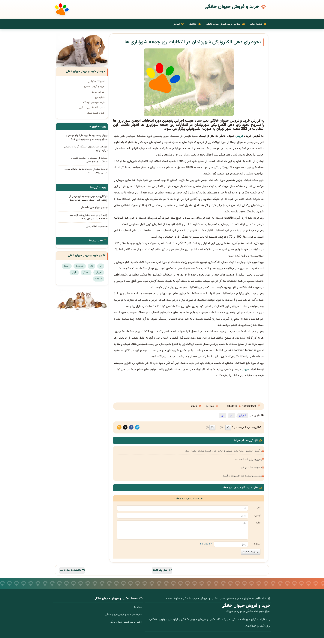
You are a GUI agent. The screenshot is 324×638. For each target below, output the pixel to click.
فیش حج (99, 97)
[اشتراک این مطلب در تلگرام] (137, 427)
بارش (74, 272)
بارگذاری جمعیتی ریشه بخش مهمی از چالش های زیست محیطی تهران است (223, 451)
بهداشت (80, 266)
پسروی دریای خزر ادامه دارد (248, 459)
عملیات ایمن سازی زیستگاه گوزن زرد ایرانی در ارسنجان (85, 148)
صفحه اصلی (256, 24)
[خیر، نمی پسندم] (212, 427)
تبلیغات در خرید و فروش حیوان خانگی (123, 615)
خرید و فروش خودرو (94, 87)
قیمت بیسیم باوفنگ (93, 102)
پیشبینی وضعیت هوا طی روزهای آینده (242, 476)
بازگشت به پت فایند (71, 570)
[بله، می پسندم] (228, 427)
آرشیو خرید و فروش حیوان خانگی (126, 622)
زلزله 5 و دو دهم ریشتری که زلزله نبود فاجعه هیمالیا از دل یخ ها (88, 217)
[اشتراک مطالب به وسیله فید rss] (119, 427)
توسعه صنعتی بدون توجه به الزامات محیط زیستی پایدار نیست (85, 171)
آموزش (176, 24)
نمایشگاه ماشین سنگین (91, 108)
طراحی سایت (97, 92)
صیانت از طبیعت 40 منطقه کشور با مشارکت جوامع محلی (89, 160)
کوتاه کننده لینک (95, 113)
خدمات (98, 279)
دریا (222, 416)
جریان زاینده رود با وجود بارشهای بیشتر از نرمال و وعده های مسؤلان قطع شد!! (86, 137)
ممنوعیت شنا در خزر (251, 468)
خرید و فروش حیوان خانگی (232, 7)
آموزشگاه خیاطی (96, 81)
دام (231, 416)
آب (100, 266)
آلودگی (86, 272)
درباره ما (138, 607)
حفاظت (193, 24)
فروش (239, 136)
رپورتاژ (66, 266)
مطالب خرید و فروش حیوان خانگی (223, 24)
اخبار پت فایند (161, 570)
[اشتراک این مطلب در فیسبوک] (131, 427)
